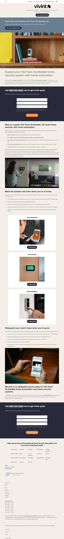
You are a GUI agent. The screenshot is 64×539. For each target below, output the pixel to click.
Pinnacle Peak (23, 457)
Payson (21, 453)
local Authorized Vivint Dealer (30, 516)
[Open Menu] (5, 1)
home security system (41, 80)
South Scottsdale (14, 453)
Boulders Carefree (14, 457)
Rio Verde (30, 449)
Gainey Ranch (14, 462)
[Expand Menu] (22, 5)
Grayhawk (30, 462)
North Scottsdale (40, 457)
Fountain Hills (14, 449)
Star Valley (22, 449)
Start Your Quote (32, 115)
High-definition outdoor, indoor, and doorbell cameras (31, 137)
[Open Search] (56, 1)
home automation (18, 80)
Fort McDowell (40, 449)
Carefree (47, 453)
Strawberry (22, 462)
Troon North (30, 457)
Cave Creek (39, 453)
